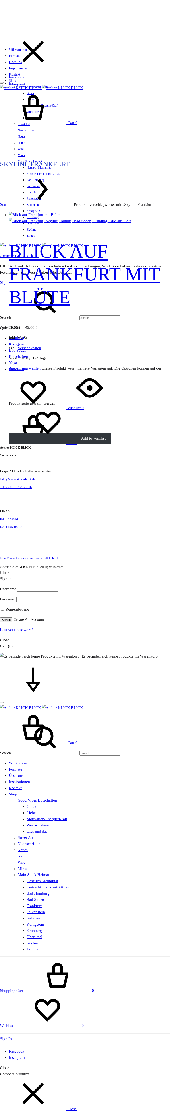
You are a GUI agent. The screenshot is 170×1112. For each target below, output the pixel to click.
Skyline (31, 229)
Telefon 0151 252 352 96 (16, 487)
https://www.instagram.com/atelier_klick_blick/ (29, 558)
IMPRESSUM (9, 518)
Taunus (31, 236)
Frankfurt (34, 906)
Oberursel (34, 937)
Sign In (6, 1038)
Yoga (13, 362)
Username (8, 589)
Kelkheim (34, 918)
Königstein (33, 211)
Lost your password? (16, 629)
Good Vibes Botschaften (37, 800)
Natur (21, 142)
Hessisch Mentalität (42, 881)
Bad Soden (35, 899)
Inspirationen (18, 68)
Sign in (6, 282)
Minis (21, 155)
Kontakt (14, 74)
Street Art (25, 837)
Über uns (15, 62)
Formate (14, 56)
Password (7, 599)
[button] (38, 1109)
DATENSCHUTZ (11, 526)
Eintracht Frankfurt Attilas (48, 887)
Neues (21, 136)
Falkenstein (36, 912)
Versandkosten (29, 348)
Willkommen (18, 49)
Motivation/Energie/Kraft (47, 819)
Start (4, 204)
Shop (12, 80)
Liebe (31, 812)
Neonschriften (26, 130)
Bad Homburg (38, 893)
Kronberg (34, 930)
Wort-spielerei (38, 825)
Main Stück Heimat (33, 874)
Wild (21, 149)
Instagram (17, 83)
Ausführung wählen (25, 368)
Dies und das (37, 831)
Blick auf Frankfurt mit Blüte (84, 274)
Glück (31, 806)
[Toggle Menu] (2, 83)
